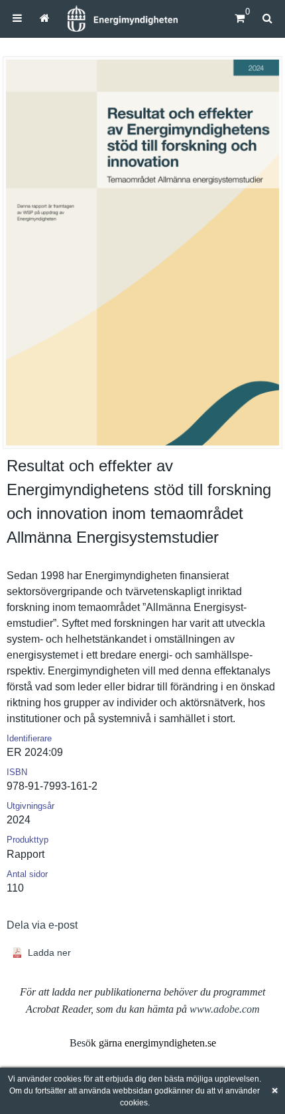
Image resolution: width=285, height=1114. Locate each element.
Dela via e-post (42, 925)
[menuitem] (17, 18)
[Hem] (122, 18)
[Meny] (17, 18)
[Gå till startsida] (44, 18)
